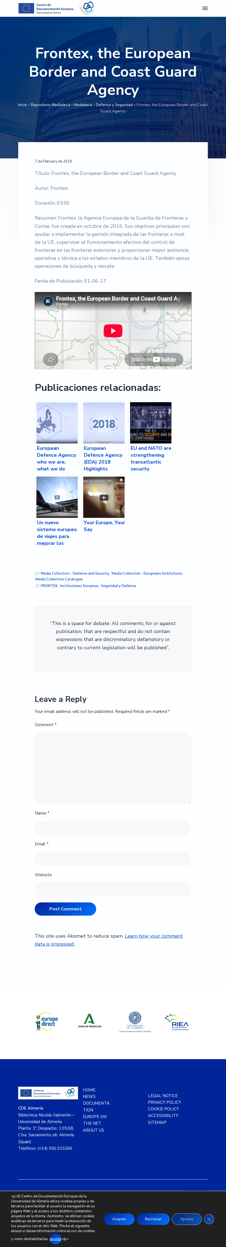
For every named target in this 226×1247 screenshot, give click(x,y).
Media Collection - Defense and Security (75, 573)
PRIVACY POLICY (164, 1102)
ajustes (55, 1239)
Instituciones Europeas (79, 585)
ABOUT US (93, 1130)
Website (43, 875)
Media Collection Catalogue (59, 579)
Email (42, 844)
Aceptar (119, 1219)
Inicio (22, 104)
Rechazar (153, 1219)
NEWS (89, 1096)
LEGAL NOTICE (163, 1096)
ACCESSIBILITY (163, 1115)
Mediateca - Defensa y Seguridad (103, 104)
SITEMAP (157, 1122)
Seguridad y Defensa (118, 585)
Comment (46, 725)
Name (42, 813)
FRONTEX (49, 585)
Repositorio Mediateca (50, 104)
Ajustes (186, 1219)
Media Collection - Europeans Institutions (147, 573)
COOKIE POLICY (163, 1109)
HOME (89, 1090)
